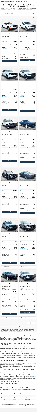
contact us (33, 376)
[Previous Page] (28, 323)
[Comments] (15, 44)
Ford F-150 (26, 397)
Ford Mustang (14, 399)
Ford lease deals (15, 365)
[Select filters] (33, 17)
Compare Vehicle (6, 114)
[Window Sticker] (16, 44)
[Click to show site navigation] (35, 1)
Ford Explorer (14, 397)
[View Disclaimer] (10, 44)
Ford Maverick (3, 399)
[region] (9, 55)
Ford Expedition (3, 397)
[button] (17, 26)
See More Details (10, 61)
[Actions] (16, 36)
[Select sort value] (35, 17)
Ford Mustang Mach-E (27, 399)
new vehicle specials (10, 379)
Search (33, 13)
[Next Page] (30, 323)
